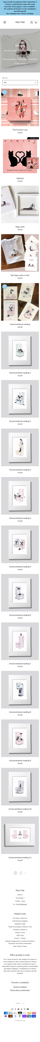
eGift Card (20, 935)
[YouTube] (28, 1009)
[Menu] (4, 22)
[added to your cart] (36, 22)
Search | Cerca (20, 932)
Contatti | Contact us (20, 930)
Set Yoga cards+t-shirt (20, 275)
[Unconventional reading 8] (20, 689)
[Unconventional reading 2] (20, 399)
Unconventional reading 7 (20, 663)
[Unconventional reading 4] (20, 496)
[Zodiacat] (20, 156)
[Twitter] (18, 1009)
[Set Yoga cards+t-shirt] (20, 253)
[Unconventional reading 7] (20, 641)
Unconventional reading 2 (20, 421)
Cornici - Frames (20, 938)
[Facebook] (15, 1009)
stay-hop (20, 22)
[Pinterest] (25, 1009)
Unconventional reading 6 (20, 615)
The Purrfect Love (20, 130)
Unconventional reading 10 (20, 809)
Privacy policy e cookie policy (20, 990)
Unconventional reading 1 (20, 373)
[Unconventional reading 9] (20, 738)
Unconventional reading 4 (20, 518)
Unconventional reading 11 (20, 857)
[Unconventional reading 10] (20, 786)
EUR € (18, 1003)
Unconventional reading (20, 324)
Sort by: (5, 78)
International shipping (20, 921)
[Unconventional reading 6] (20, 593)
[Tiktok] (22, 1009)
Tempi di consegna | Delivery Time (20, 927)
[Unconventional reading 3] (20, 447)
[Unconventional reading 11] (20, 835)
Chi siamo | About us (20, 918)
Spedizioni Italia (20, 924)
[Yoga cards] (20, 204)
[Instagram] (12, 1009)
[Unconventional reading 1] (20, 350)
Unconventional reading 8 (20, 712)
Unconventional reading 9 (20, 760)
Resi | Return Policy (20, 946)
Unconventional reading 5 (20, 566)
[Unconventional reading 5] (20, 544)
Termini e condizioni (20, 987)
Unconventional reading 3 (20, 469)
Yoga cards (20, 227)
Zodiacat (20, 178)
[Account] (31, 22)
